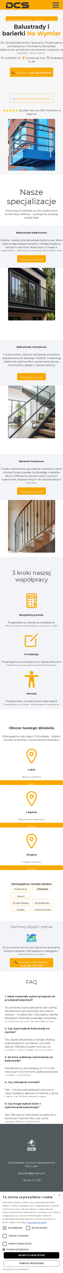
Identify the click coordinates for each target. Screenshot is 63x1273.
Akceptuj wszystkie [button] (31, 1255)
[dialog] (31, 1232)
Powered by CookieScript (16, 1269)
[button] (31, 1249)
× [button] (59, 1195)
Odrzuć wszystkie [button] (31, 1263)
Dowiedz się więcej (37, 1222)
